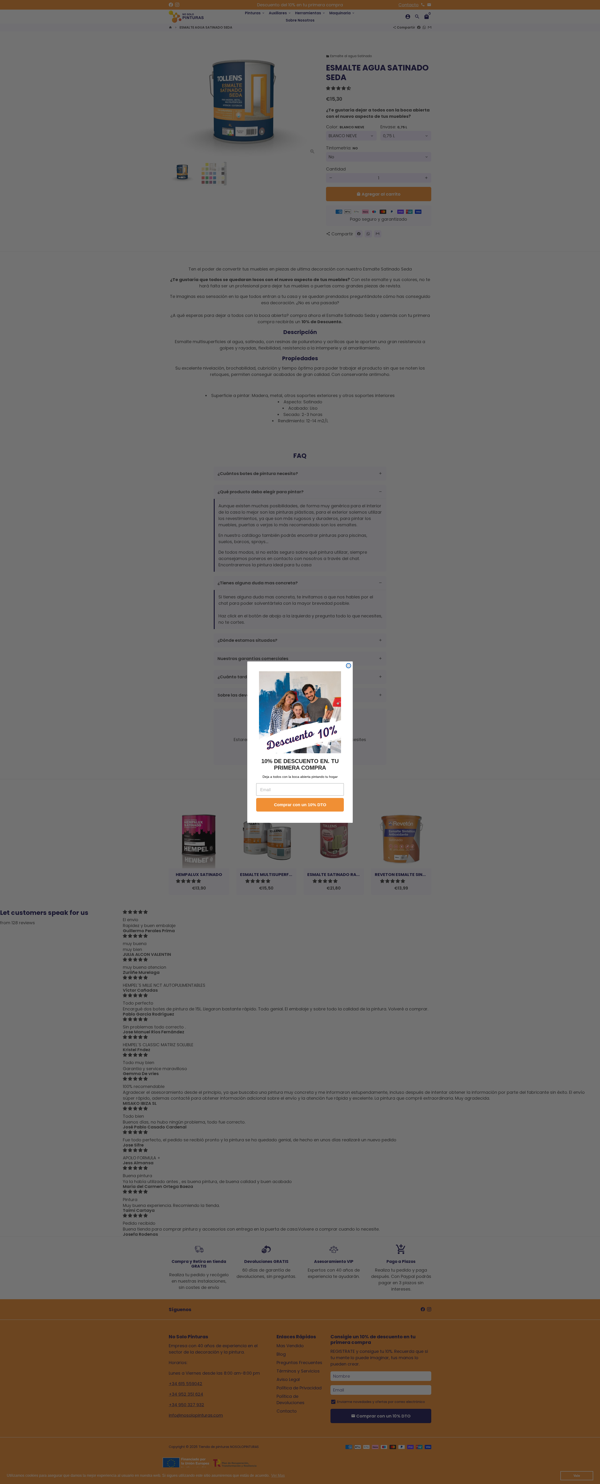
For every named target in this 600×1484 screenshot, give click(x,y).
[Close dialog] (348, 665)
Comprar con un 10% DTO (300, 804)
